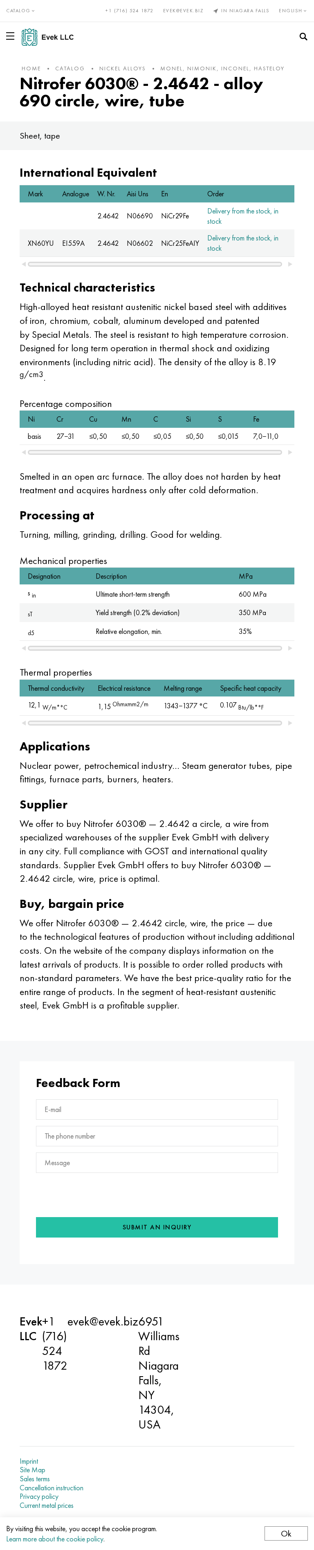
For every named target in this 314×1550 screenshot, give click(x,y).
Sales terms (35, 1478)
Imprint (29, 1461)
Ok (286, 1533)
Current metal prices (47, 1505)
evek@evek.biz (183, 10)
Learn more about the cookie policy (54, 1538)
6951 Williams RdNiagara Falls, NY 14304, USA (158, 1373)
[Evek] (51, 37)
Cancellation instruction (51, 1487)
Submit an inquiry (157, 1227)
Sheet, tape (40, 136)
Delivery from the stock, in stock (242, 216)
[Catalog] (12, 36)
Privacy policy (39, 1496)
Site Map (32, 1469)
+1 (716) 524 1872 (129, 10)
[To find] (303, 37)
